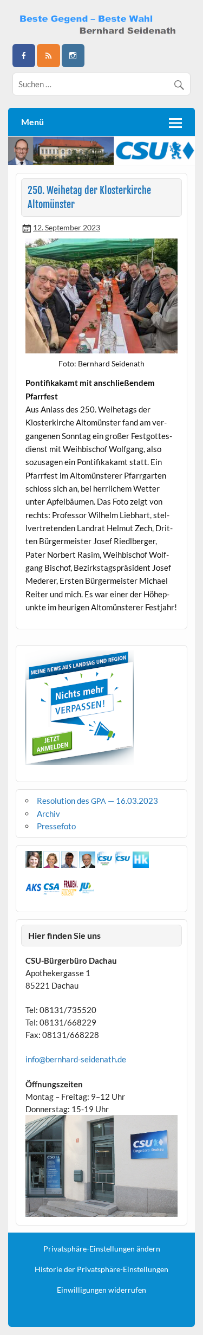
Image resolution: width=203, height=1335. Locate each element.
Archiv (48, 813)
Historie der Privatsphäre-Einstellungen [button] (101, 1269)
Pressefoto (56, 826)
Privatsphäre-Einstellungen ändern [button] (101, 1249)
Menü (32, 122)
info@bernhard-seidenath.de (75, 1059)
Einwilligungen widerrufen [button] (101, 1290)
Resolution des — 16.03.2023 (97, 800)
